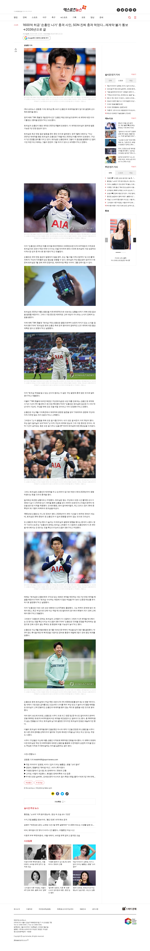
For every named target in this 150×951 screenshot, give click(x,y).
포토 (83, 17)
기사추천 (60, 802)
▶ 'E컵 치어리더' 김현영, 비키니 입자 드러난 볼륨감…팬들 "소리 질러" (52, 764)
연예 (25, 17)
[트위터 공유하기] (62, 794)
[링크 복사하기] (67, 794)
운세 (101, 17)
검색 (129, 17)
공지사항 (95, 909)
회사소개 (17, 909)
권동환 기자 (28, 45)
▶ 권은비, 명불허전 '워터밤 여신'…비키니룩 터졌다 (44, 767)
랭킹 (16, 17)
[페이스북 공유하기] (57, 794)
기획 (74, 17)
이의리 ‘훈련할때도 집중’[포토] (116, 107)
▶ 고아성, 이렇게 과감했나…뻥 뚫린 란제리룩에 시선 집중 (47, 774)
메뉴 (135, 17)
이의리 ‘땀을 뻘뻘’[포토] (114, 104)
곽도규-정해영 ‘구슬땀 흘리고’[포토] (118, 113)
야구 (44, 17)
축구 (53, 17)
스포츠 (34, 17)
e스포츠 (64, 17)
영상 (92, 17)
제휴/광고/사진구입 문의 (65, 909)
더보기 (133, 74)
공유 (16, 51)
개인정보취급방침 (45, 909)
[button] (134, 240)
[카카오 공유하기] (53, 794)
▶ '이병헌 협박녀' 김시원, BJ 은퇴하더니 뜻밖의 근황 (45, 770)
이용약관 (29, 909)
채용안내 (83, 909)
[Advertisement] (120, 298)
